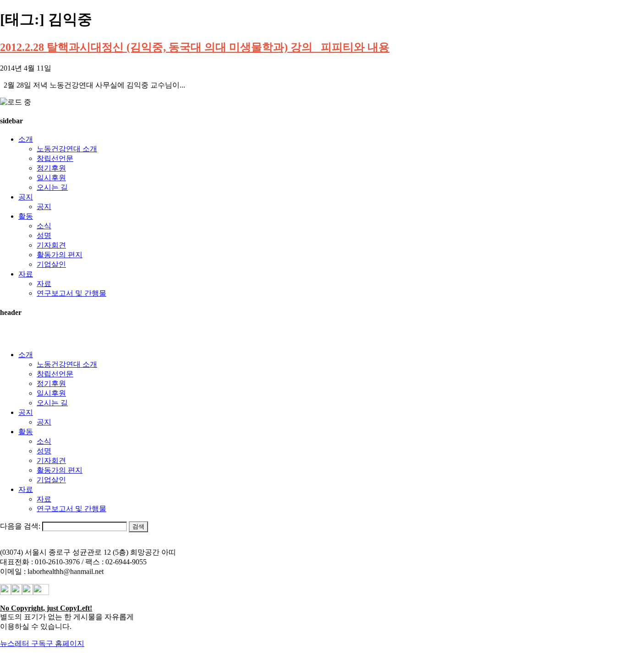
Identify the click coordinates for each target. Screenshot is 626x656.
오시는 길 (52, 187)
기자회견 (51, 245)
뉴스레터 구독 (23, 643)
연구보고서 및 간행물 (71, 293)
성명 (44, 235)
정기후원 (51, 168)
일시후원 (51, 178)
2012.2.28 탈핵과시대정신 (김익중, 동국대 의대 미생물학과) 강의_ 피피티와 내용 (195, 47)
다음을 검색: (20, 526)
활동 (25, 216)
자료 (25, 274)
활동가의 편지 (59, 255)
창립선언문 (55, 158)
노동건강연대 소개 (67, 149)
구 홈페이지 (65, 643)
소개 (25, 139)
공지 (25, 197)
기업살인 (51, 264)
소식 (44, 226)
